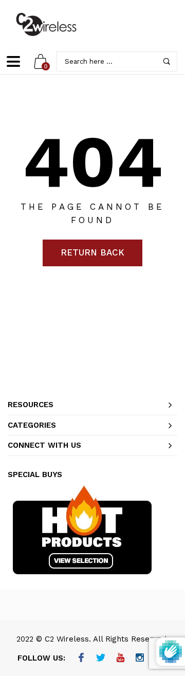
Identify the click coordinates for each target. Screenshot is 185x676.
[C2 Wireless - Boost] (46, 24)
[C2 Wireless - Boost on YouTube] (120, 658)
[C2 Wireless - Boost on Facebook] (81, 658)
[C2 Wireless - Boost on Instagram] (140, 658)
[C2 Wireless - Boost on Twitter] (100, 658)
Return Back (92, 252)
